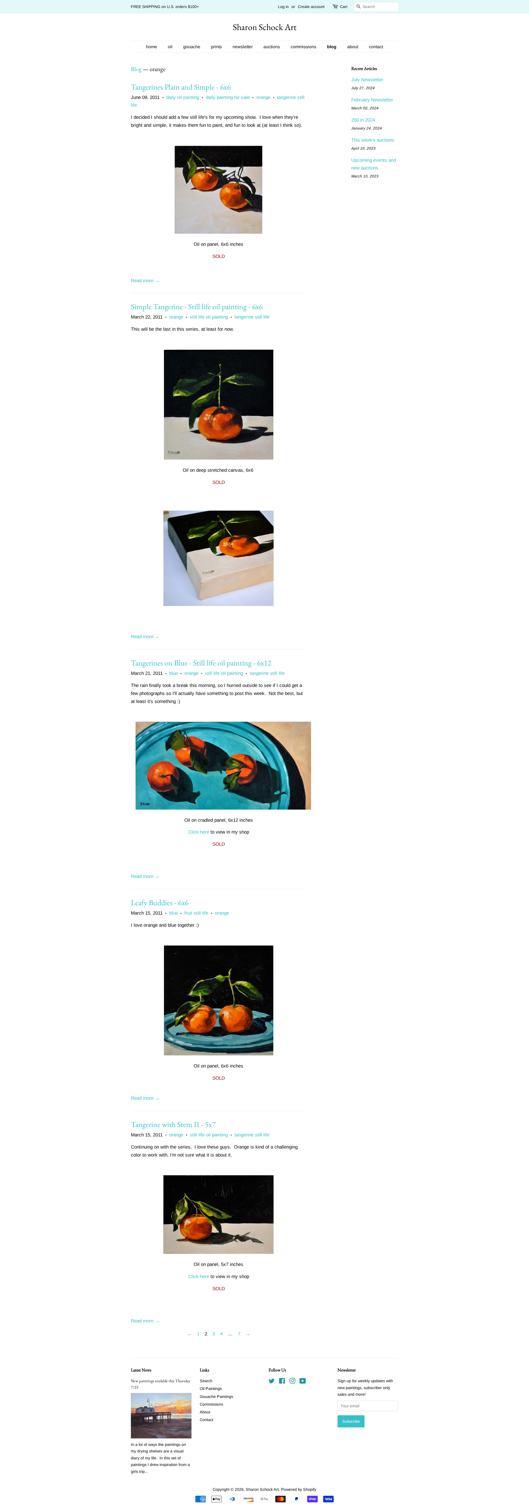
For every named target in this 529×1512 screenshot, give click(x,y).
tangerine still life (251, 317)
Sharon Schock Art (264, 27)
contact (376, 46)
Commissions (211, 1404)
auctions (271, 46)
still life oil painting (209, 317)
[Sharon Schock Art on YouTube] (302, 1382)
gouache (191, 46)
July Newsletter (367, 79)
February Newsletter (372, 100)
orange (263, 97)
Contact (206, 1419)
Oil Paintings (211, 1388)
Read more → (145, 280)
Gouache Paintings (216, 1396)
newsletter (243, 46)
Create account (311, 6)
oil (170, 46)
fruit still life (196, 913)
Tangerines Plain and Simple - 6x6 (181, 87)
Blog (136, 69)
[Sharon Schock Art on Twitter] (272, 1382)
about (352, 46)
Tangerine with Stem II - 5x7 (173, 1124)
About (205, 1412)
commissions (303, 46)
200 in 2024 (363, 120)
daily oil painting (182, 97)
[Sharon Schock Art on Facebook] (282, 1382)
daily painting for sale (228, 97)
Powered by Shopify (298, 1489)
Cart (343, 6)
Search (206, 1381)
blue (173, 673)
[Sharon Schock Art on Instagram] (292, 1382)
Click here (198, 832)
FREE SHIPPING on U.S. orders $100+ (165, 6)
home (151, 46)
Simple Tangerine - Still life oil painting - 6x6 (197, 306)
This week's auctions (372, 140)
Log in (283, 6)
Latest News (141, 1370)
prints (216, 46)
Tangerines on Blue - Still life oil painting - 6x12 (201, 663)
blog (331, 46)
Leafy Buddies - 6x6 (159, 902)
